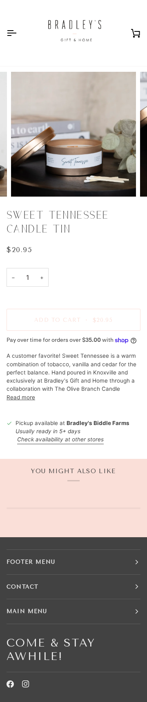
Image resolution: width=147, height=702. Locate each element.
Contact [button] (22, 587)
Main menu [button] (27, 611)
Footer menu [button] (31, 562)
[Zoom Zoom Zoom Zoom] (73, 134)
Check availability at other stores (60, 439)
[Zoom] (26, 181)
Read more (21, 397)
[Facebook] (10, 684)
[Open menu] (19, 33)
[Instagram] (25, 684)
